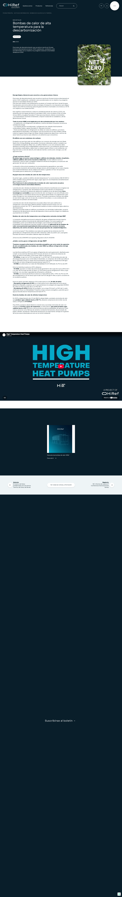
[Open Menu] (114, 5)
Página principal (8, 13)
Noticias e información (21, 13)
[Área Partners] (107, 5)
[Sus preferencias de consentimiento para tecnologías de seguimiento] (119, 894)
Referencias (49, 6)
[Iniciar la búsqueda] (73, 5)
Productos (39, 6)
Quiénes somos (27, 6)
